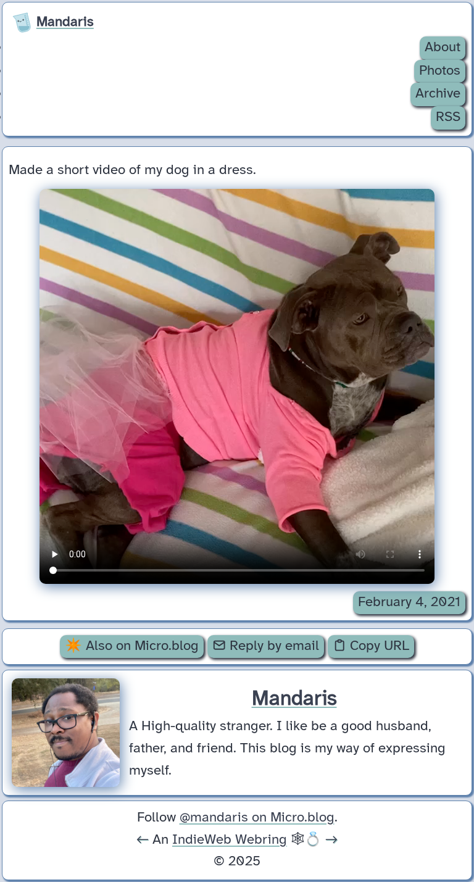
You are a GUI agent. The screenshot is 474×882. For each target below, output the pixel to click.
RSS (448, 117)
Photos (439, 71)
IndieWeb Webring (229, 840)
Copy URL (377, 646)
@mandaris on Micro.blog (257, 817)
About (442, 47)
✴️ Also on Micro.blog (132, 646)
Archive (437, 93)
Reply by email (272, 646)
